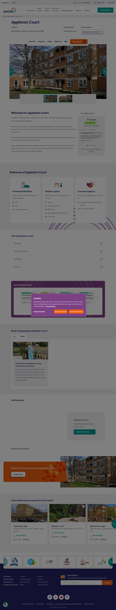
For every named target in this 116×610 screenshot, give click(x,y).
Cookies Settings (39, 311)
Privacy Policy (51, 306)
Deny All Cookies (60, 311)
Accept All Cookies (76, 311)
